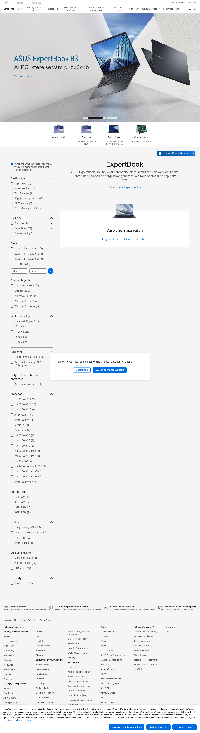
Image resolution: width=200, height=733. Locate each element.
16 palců (15, 341)
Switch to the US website (109, 370)
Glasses (39, 655)
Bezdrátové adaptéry (78, 639)
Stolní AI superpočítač (78, 653)
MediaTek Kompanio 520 (24, 465)
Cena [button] (14, 243)
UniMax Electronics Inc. (112, 660)
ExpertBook (17, 227)
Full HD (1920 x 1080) (23, 356)
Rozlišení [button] (16, 352)
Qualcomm (17, 429)
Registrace (168, 9)
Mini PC (39, 641)
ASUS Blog (106, 688)
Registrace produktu (142, 641)
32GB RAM (17, 511)
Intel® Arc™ (17, 536)
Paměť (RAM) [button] (19, 491)
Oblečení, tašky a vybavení (80, 686)
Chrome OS (17, 290)
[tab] (85, 118)
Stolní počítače (10, 702)
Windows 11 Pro (20, 300)
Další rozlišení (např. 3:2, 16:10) (28, 361)
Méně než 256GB (20, 557)
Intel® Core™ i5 (19, 403)
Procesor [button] (16, 394)
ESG (168, 631)
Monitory (7, 688)
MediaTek (16, 424)
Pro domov (8, 655)
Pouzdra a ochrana (76, 690)
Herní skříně (41, 674)
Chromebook (18, 232)
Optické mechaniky (45, 693)
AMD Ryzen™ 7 (19, 419)
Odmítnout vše (158, 727)
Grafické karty (42, 669)
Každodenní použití (21, 207)
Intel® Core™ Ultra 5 (21, 450)
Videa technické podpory (145, 664)
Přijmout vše (185, 727)
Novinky (105, 641)
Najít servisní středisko (143, 636)
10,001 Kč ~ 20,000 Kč (23, 247)
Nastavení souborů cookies (126, 727)
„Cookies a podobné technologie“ (17, 720)
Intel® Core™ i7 (19, 408)
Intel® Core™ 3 (19, 434)
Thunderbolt (17, 582)
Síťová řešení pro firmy (78, 648)
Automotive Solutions (111, 679)
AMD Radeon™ (19, 542)
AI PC (103, 674)
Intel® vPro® (18, 460)
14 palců (15, 330)
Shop (178, 9)
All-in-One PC (9, 698)
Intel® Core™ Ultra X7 (22, 470)
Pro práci (7, 660)
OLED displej (18, 202)
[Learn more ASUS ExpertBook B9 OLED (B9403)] (100, 120)
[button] (173, 2)
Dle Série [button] (16, 218)
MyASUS (137, 669)
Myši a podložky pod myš (79, 672)
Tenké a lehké (18, 192)
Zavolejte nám (139, 655)
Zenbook (15, 222)
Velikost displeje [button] (21, 316)
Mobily (182, 2)
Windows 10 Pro (20, 295)
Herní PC (40, 631)
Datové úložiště (43, 697)
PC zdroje (40, 683)
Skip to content (5, 9)
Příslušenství (9, 646)
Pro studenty (9, 669)
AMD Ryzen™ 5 (19, 413)
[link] (8, 9)
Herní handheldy (11, 641)
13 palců (15, 325)
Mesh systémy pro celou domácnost (79, 632)
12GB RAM (17, 506)
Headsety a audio (76, 676)
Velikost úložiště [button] (21, 552)
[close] (146, 357)
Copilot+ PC (17, 182)
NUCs (38, 636)
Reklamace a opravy (142, 646)
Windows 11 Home (21, 305)
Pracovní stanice (43, 646)
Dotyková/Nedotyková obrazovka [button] (24, 377)
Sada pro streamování (78, 681)
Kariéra (104, 646)
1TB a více (16, 567)
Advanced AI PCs (109, 702)
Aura (103, 697)
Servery (71, 657)
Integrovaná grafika (21, 526)
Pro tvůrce (8, 665)
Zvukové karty (42, 688)
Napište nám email (141, 650)
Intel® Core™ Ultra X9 (22, 475)
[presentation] (12, 164)
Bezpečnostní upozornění (145, 660)
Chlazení (40, 679)
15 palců (15, 336)
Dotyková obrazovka (22, 383)
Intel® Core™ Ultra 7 (21, 455)
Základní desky (43, 664)
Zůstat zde (82, 370)
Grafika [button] (15, 522)
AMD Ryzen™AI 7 (20, 481)
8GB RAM (16, 501)
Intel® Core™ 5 (19, 439)
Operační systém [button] (21, 280)
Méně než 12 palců (21, 320)
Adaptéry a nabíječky (78, 695)
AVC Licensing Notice (111, 683)
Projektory (8, 693)
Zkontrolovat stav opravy (145, 631)
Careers (104, 636)
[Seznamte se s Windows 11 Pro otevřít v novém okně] (177, 153)
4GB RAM (16, 496)
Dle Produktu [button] (19, 178)
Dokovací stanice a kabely (80, 700)
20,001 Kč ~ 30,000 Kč (23, 252)
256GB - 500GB (19, 562)
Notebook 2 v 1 (19, 187)
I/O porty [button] (16, 578)
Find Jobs (105, 664)
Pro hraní (7, 674)
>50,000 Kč (17, 263)
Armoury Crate (108, 693)
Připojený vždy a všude (23, 197)
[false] (56, 52)
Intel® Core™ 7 (19, 444)
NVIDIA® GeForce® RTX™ (25, 531)
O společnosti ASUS (110, 631)
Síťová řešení (74, 643)
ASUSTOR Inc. (107, 650)
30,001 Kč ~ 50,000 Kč (23, 258)
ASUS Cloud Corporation (113, 655)
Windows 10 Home (21, 284)
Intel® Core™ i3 (19, 398)
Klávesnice (73, 667)
